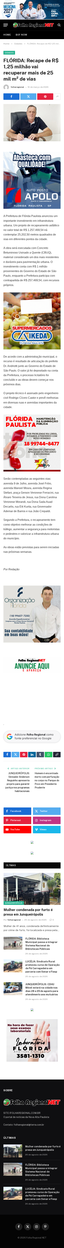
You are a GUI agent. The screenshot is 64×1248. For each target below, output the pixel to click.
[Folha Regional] (33, 25)
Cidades (9, 53)
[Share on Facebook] (11, 96)
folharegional (17, 87)
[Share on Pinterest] (45, 96)
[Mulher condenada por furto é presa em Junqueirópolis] (32, 889)
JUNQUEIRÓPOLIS (14, 903)
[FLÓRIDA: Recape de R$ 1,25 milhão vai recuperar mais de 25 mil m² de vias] (32, 122)
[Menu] (5, 25)
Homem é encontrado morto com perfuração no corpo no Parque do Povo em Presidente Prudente (47, 780)
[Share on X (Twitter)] (28, 96)
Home (7, 34)
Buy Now (21, 34)
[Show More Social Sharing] (57, 96)
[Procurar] (59, 25)
